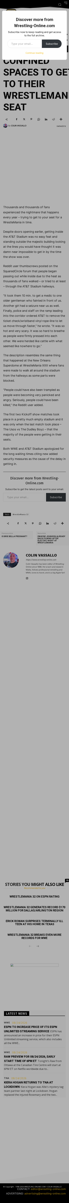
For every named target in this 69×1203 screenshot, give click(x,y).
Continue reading (34, 52)
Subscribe (52, 43)
